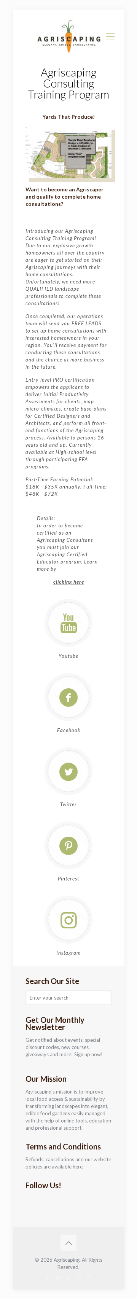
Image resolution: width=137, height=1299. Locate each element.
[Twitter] (58, 1277)
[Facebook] (48, 1277)
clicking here (68, 582)
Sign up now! (88, 1054)
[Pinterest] (79, 1277)
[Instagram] (89, 1277)
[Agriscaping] (68, 36)
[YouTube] (69, 1277)
